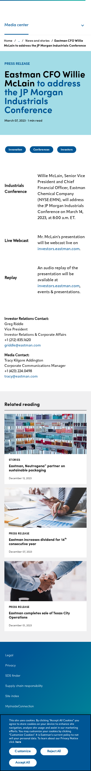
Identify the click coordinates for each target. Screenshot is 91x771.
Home (8, 41)
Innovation (15, 149)
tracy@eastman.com (21, 376)
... (19, 41)
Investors (67, 149)
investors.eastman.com (59, 249)
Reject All (54, 751)
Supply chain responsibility (24, 686)
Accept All (22, 762)
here (18, 742)
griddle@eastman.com (22, 345)
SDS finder (12, 676)
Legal (9, 655)
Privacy (10, 665)
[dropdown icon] (85, 20)
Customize (22, 751)
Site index (12, 696)
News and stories (37, 41)
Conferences (41, 149)
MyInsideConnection (19, 706)
